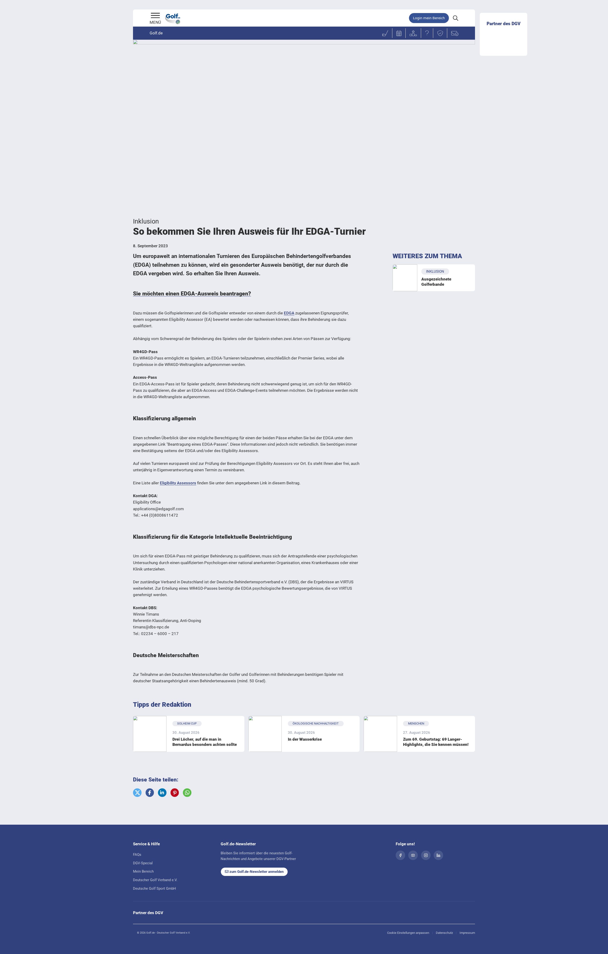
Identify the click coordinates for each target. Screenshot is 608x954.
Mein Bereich (143, 871)
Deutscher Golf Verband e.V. (155, 880)
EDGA (289, 313)
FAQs (137, 854)
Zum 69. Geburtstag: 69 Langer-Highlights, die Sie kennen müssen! (436, 742)
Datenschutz (444, 933)
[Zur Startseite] (155, 16)
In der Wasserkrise (305, 739)
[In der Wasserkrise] (265, 734)
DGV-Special (143, 863)
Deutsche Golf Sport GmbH (154, 888)
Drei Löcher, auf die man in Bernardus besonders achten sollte (204, 742)
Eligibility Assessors (178, 483)
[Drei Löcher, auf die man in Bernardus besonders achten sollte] (149, 734)
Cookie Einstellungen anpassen (408, 933)
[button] (137, 792)
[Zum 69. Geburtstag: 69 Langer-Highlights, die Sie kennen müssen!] (380, 734)
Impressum (467, 933)
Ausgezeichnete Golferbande (436, 282)
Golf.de (156, 33)
